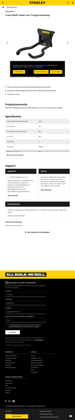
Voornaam (8, 291)
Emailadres (8, 308)
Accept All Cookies (56, 71)
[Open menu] (2, 2)
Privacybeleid (38, 340)
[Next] (68, 43)
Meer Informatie (46, 190)
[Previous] (7, 43)
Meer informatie (13, 195)
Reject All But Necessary (41, 71)
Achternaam (8, 299)
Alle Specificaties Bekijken (16, 155)
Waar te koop (16, 416)
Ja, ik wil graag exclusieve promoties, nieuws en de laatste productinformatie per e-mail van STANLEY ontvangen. (25, 325)
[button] (5, 401)
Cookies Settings (19, 71)
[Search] (68, 2)
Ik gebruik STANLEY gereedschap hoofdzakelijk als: (19, 316)
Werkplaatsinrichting (12, 7)
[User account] (73, 2)
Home (3, 7)
